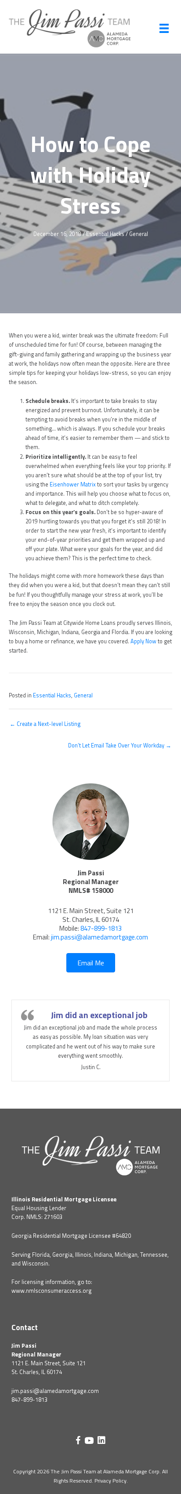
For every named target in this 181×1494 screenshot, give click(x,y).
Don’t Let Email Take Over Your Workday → (119, 745)
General (138, 234)
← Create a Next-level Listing (45, 724)
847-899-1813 (101, 928)
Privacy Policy (110, 1480)
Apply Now (143, 641)
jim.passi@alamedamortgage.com (99, 937)
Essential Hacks (105, 234)
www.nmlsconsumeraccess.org (51, 1290)
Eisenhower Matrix (73, 484)
